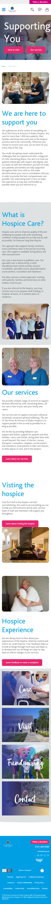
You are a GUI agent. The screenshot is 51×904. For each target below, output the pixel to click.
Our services (36, 50)
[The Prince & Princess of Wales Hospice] (12, 11)
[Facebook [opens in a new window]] (38, 855)
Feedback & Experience (36, 877)
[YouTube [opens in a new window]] (45, 855)
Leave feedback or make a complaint (22, 662)
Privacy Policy (39, 883)
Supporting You (21, 877)
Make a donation (40, 2)
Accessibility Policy (33, 888)
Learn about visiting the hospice (20, 523)
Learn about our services (17, 459)
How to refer (13, 50)
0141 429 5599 (42, 847)
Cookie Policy (19, 888)
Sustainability (8, 888)
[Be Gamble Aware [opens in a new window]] (25, 871)
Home (3, 66)
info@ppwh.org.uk (43, 851)
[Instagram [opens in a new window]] (48, 855)
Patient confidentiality (24, 883)
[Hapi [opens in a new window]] (39, 861)
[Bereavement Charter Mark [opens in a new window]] (42, 871)
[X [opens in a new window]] (35, 855)
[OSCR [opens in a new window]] (8, 871)
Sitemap (44, 888)
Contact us (11, 883)
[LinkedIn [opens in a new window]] (41, 855)
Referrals (10, 877)
